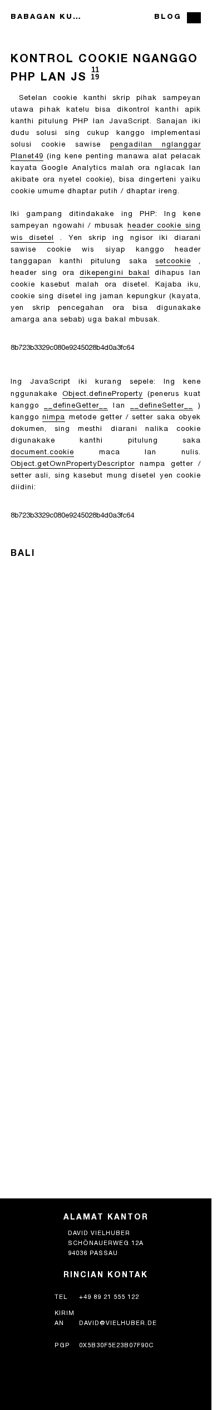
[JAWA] (194, 18)
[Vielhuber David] (105, 18)
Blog (167, 17)
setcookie (173, 261)
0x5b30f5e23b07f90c (116, 1346)
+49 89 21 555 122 (109, 1297)
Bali (23, 554)
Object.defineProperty (102, 394)
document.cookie (42, 452)
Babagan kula (46, 17)
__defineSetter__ (161, 406)
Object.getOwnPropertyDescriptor (73, 464)
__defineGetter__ (76, 406)
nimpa (53, 418)
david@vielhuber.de (118, 1324)
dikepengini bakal (114, 273)
